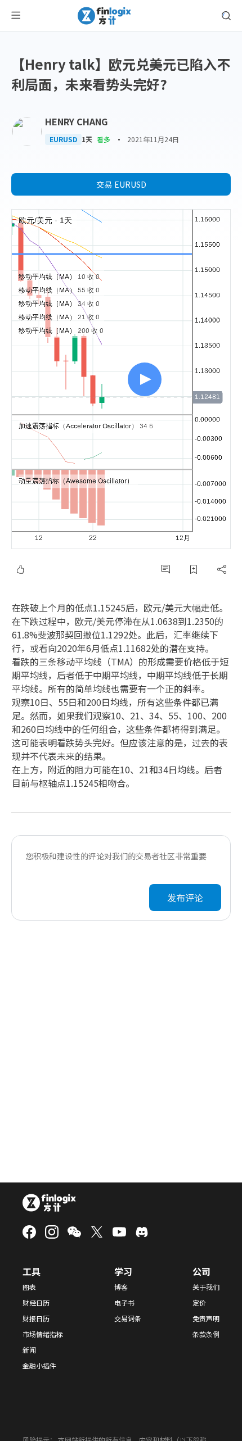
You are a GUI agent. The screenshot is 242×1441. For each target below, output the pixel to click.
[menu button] (16, 15)
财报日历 (36, 1318)
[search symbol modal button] (226, 15)
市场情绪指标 (43, 1334)
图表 (29, 1287)
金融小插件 (39, 1365)
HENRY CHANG (76, 121)
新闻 (29, 1349)
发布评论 (185, 897)
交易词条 (127, 1318)
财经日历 (36, 1302)
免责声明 (205, 1318)
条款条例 (205, 1334)
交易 (121, 184)
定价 (199, 1302)
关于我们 (205, 1287)
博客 (121, 1287)
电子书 (124, 1302)
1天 (87, 139)
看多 (103, 139)
